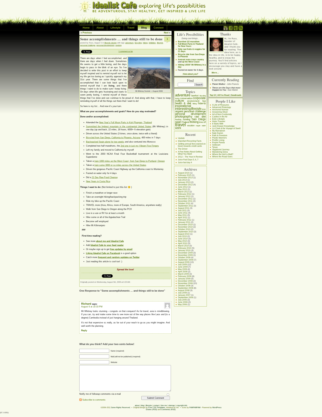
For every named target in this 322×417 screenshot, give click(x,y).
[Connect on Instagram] (225, 29)
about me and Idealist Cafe (110, 241)
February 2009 (184, 276)
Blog (144, 27)
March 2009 (183, 274)
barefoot (194, 95)
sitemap (171, 405)
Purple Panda (218, 142)
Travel (130, 27)
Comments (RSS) (168, 409)
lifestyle (160, 43)
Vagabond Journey (220, 149)
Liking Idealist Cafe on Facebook (103, 253)
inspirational (183, 106)
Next (166, 32)
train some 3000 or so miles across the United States (120, 165)
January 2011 (184, 222)
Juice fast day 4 (185, 162)
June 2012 (183, 187)
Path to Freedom (219, 135)
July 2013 (182, 180)
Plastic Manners (219, 138)
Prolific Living (218, 140)
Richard (86, 303)
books (177, 98)
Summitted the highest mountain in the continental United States (119, 126)
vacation (190, 125)
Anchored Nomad (220, 109)
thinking (194, 122)
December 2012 (185, 184)
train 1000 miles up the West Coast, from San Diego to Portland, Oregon (129, 161)
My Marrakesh (218, 131)
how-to (202, 103)
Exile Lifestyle (218, 119)
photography (183, 116)
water (204, 126)
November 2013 (185, 177)
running (186, 119)
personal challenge (87, 45)
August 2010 (184, 234)
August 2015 (184, 173)
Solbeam (216, 145)
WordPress (217, 407)
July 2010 (182, 236)
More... (215, 73)
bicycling (138, 43)
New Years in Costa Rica (98, 181)
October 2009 (184, 257)
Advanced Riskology (221, 107)
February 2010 (184, 248)
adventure (129, 43)
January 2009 (184, 278)
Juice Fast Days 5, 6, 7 (188, 159)
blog (142, 405)
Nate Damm (217, 133)
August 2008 (184, 290)
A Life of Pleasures (220, 105)
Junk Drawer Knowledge (223, 126)
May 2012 (182, 189)
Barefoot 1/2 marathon (188, 41)
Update (181, 138)
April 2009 (182, 271)
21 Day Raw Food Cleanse (105, 177)
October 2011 (184, 203)
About (100, 27)
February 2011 (184, 220)
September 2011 (185, 206)
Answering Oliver (220, 112)
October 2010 (184, 229)
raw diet (200, 116)
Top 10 (213, 95)
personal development (105, 45)
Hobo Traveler (218, 121)
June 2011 (182, 213)
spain (178, 122)
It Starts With (217, 124)
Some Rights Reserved (120, 407)
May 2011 (182, 215)
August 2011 (183, 208)
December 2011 (185, 199)
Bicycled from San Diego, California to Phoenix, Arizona (113, 137)
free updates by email (121, 249)
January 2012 (184, 196)
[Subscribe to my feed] (240, 29)
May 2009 (182, 269)
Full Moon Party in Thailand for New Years (190, 45)
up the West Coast (190, 62)
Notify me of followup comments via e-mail (100, 394)
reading (178, 119)
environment (193, 101)
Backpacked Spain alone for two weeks (105, 142)
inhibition (152, 43)
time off (202, 122)
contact (156, 405)
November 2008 (185, 283)
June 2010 (183, 239)
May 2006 (182, 304)
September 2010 (185, 231)
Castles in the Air (219, 116)
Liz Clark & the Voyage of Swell (226, 128)
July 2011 (182, 210)
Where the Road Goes (222, 156)
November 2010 (185, 227)
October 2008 (184, 286)
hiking (145, 43)
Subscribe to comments (93, 400)
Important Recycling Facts (189, 141)
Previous (87, 32)
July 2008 (182, 293)
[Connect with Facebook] (230, 29)
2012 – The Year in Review (190, 157)
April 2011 (182, 217)
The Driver (182, 149)
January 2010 (184, 250)
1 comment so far (126, 51)
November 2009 (185, 255)
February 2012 (184, 194)
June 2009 (183, 267)
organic (179, 111)
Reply (84, 330)
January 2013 (184, 182)
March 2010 (183, 246)
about (137, 405)
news (204, 109)
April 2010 (182, 243)
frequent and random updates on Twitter (119, 257)
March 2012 (183, 192)
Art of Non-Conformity (222, 114)
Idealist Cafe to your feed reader (107, 245)
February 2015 (184, 175)
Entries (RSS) (151, 409)
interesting (183, 108)
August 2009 (184, 262)
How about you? (190, 74)
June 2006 (183, 302)
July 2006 (182, 300)
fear (204, 101)
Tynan (215, 147)
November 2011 (185, 201)
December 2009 (185, 253)
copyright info (181, 405)
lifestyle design (110, 43)
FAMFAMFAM (194, 407)
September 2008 (185, 288)
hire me (164, 405)
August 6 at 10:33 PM (91, 306)
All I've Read (223, 95)
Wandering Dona (220, 152)
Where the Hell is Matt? (222, 154)
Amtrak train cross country (191, 59)
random (118, 45)
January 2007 (184, 295)
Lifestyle (115, 27)
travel (180, 124)
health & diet (183, 103)
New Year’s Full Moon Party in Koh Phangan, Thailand (125, 122)
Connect (159, 27)
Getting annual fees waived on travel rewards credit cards (192, 145)
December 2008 (185, 281)
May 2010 (182, 241)
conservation (186, 98)
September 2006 (185, 297)
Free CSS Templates (156, 407)
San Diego (199, 119)
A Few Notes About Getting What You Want (190, 153)
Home (86, 27)
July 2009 (182, 264)
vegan (198, 126)
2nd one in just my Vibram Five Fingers (140, 146)
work (178, 128)
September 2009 (185, 260)
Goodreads (236, 95)
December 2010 (185, 224)
